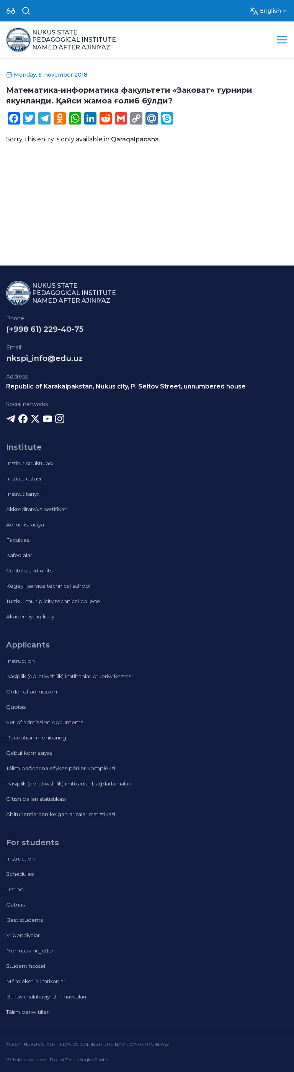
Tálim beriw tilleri (28, 1011)
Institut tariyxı (23, 493)
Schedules (20, 873)
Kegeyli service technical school (48, 585)
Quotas (16, 706)
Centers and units (29, 570)
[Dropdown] (10, 10)
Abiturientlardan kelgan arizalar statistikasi (60, 814)
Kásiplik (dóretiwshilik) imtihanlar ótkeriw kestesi (69, 676)
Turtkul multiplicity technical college (53, 601)
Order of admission (31, 691)
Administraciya (25, 524)
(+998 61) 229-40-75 (44, 329)
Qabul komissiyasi (30, 752)
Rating (15, 889)
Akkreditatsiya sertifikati (36, 509)
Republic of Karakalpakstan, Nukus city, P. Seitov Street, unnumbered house (126, 386)
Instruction (20, 660)
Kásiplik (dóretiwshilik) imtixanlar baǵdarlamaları (68, 783)
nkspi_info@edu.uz (44, 358)
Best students (24, 919)
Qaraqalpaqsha (135, 139)
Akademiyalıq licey (30, 616)
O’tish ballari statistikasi (36, 798)
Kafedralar (19, 555)
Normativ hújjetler (30, 950)
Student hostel (25, 965)
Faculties (17, 539)
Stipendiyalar (23, 935)
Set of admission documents (44, 722)
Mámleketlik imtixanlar (35, 981)
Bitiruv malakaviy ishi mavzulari (46, 996)
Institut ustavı (23, 478)
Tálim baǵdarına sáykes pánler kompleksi (60, 768)
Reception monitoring (36, 737)
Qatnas (15, 904)
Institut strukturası (29, 463)
